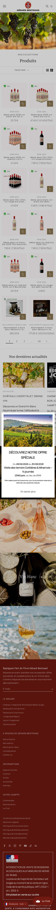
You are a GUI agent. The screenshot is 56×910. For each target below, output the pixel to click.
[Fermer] (50, 417)
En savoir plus (28, 491)
